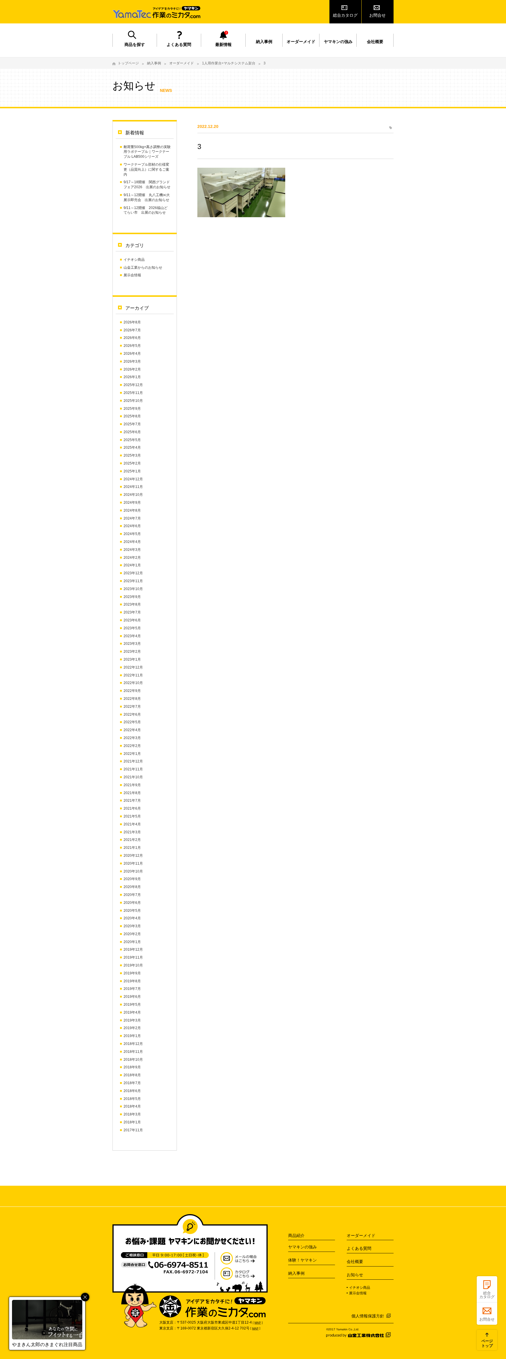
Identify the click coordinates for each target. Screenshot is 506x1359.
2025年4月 (132, 447)
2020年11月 (133, 863)
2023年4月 (132, 636)
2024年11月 (133, 487)
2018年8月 (132, 1075)
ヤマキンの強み (338, 41)
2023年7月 (132, 612)
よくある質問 (179, 44)
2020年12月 (133, 856)
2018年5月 (132, 1099)
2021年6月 (132, 808)
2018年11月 (133, 1052)
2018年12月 (133, 1044)
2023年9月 (132, 597)
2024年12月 (133, 479)
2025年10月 (133, 401)
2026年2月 (132, 369)
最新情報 (223, 44)
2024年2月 (132, 558)
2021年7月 (132, 800)
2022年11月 (133, 675)
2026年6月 (132, 338)
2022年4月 (132, 730)
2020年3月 (132, 926)
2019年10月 (133, 965)
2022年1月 (132, 754)
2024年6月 (132, 526)
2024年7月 (132, 518)
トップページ (128, 63)
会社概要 (375, 41)
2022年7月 (132, 707)
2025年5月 (132, 440)
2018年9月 (132, 1067)
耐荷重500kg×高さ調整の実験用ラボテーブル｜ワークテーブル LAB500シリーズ (147, 152)
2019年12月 (133, 949)
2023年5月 (132, 628)
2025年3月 (132, 455)
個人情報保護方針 (367, 1316)
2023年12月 (133, 573)
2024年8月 (132, 510)
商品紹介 (296, 1235)
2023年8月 (132, 604)
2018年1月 (132, 1122)
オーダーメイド (301, 41)
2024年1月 (132, 565)
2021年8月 (132, 793)
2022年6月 (132, 714)
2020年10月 (133, 871)
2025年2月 (132, 463)
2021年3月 (132, 832)
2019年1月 (132, 1036)
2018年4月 (132, 1106)
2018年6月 (132, 1091)
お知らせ (355, 1274)
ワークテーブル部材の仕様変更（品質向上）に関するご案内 (146, 169)
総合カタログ (345, 15)
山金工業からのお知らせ (143, 267)
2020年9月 (132, 879)
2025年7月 (132, 424)
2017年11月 (133, 1130)
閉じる (85, 1297)
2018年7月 (132, 1083)
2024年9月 (132, 503)
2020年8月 (132, 887)
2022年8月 (132, 699)
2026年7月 (132, 330)
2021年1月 (132, 848)
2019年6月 (132, 997)
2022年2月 (132, 746)
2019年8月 (132, 981)
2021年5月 (132, 816)
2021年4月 (132, 824)
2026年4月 (132, 354)
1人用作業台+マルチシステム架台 (228, 63)
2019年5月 (132, 1004)
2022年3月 (132, 738)
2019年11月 (133, 957)
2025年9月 (132, 409)
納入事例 (264, 41)
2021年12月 (133, 761)
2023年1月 (132, 659)
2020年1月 (132, 942)
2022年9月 (132, 691)
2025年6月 (132, 432)
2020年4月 (132, 918)
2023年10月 (133, 589)
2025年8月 (132, 416)
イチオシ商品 (134, 260)
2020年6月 (132, 903)
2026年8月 (132, 322)
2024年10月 (133, 495)
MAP (257, 1322)
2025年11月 (133, 393)
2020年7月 (132, 895)
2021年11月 (133, 769)
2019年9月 (132, 973)
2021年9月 (132, 785)
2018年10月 (133, 1060)
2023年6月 (132, 620)
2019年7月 (132, 989)
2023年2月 (132, 651)
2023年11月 (133, 581)
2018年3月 (132, 1114)
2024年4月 (132, 542)
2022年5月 (132, 722)
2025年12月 (133, 385)
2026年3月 (132, 361)
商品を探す (134, 44)
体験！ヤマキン (302, 1260)
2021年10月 (133, 777)
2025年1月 (132, 471)
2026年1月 (132, 377)
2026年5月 (132, 346)
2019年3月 (132, 1020)
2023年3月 (132, 644)
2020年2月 (132, 934)
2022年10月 (133, 683)
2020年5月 (132, 911)
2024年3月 (132, 550)
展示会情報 (132, 275)
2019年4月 (132, 1012)
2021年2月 (132, 840)
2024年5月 (132, 534)
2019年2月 (132, 1028)
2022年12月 (133, 667)
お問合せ (377, 15)
